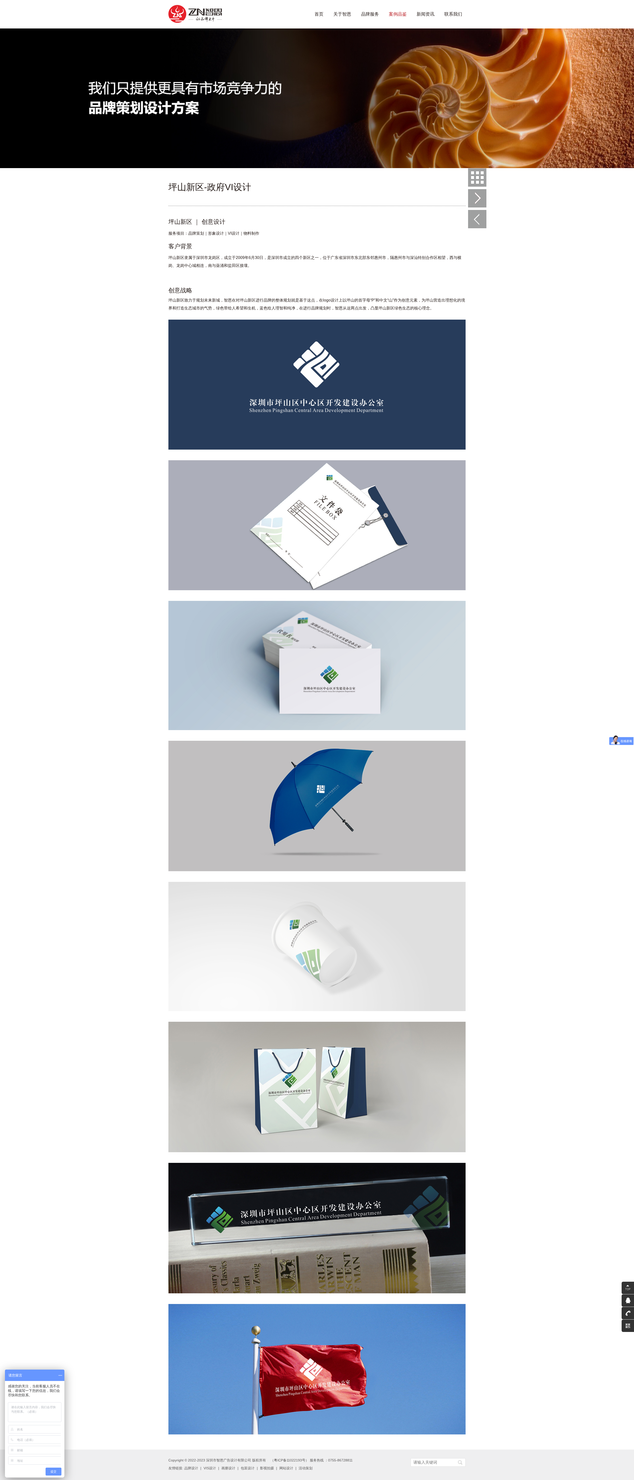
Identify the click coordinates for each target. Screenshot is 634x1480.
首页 (319, 14)
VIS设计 (210, 1468)
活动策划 (306, 1468)
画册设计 (228, 1468)
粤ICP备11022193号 (289, 1460)
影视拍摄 (267, 1468)
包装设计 (248, 1468)
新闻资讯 (425, 14)
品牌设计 (191, 1468)
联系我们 (453, 14)
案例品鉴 (398, 14)
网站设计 (286, 1468)
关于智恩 (342, 14)
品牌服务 (370, 14)
